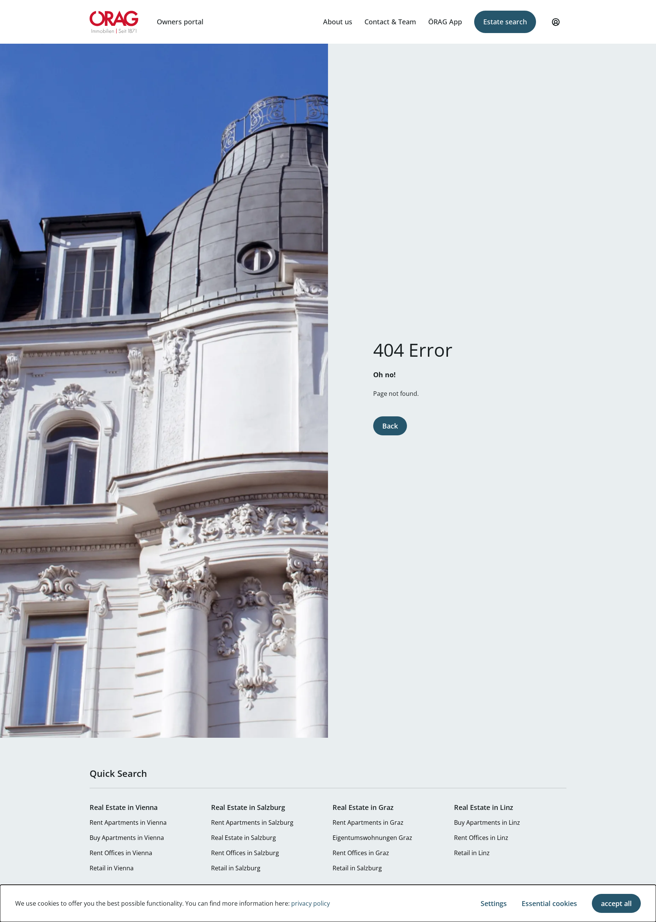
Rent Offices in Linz (481, 837)
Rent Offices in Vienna (121, 853)
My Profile (555, 22)
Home (114, 22)
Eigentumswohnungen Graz (372, 837)
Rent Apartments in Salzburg (252, 822)
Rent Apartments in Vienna (128, 822)
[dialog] (328, 903)
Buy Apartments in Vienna (127, 837)
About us (337, 21)
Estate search (505, 21)
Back (390, 425)
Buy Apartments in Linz (487, 822)
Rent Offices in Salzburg (245, 853)
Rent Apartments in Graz (368, 822)
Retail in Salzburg (235, 868)
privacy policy (310, 903)
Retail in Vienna (112, 868)
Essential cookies (549, 903)
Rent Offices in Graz (361, 853)
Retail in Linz (472, 853)
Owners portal (180, 21)
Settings (494, 903)
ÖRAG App (445, 21)
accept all (616, 903)
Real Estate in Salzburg (243, 837)
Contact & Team (390, 21)
